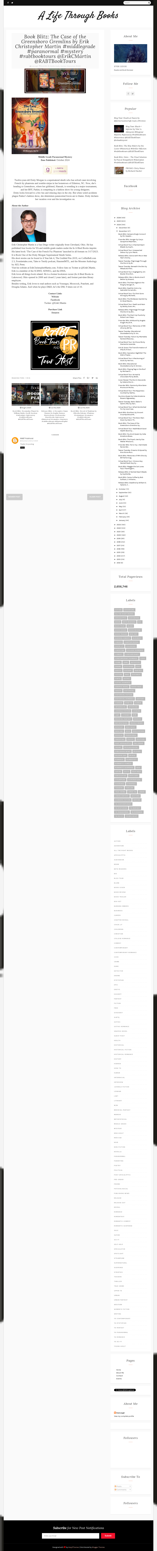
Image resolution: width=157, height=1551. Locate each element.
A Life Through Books (78, 16)
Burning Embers (122, 638)
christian (119, 650)
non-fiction (138, 731)
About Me (120, 1373)
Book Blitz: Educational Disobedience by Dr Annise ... (130, 365)
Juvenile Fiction (122, 711)
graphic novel (121, 687)
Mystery (63, 66)
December (123, 228)
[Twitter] (92, 378)
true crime (120, 792)
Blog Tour (120, 626)
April (121, 510)
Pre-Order (138, 743)
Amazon (55, 312)
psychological (131, 747)
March (121, 513)
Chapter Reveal (132, 642)
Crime (118, 662)
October (122, 489)
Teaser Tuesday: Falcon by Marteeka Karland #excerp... (132, 338)
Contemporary (132, 654)
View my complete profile (124, 1416)
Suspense (119, 784)
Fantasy (138, 670)
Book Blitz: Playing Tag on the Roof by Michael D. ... (132, 370)
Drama (118, 666)
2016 (119, 549)
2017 (119, 545)
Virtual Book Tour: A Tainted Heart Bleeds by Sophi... (131, 246)
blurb (130, 626)
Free (127, 674)
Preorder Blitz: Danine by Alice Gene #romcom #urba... (132, 386)
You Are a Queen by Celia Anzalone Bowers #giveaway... (131, 397)
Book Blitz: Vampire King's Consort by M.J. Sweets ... (132, 235)
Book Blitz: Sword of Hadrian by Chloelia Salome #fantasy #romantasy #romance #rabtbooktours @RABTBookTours (84, 415)
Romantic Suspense (124, 767)
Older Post (95, 497)
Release (137, 751)
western (136, 796)
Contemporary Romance (126, 658)
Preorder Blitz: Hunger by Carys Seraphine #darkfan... (130, 240)
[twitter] (12, 3)
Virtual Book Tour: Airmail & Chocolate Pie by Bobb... (129, 376)
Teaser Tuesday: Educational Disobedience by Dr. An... (129, 332)
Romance (119, 759)
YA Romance (137, 812)
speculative (120, 776)
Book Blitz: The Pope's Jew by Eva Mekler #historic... (131, 440)
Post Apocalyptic (123, 743)
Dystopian (128, 666)
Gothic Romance (122, 682)
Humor (138, 703)
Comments (121, 1489)
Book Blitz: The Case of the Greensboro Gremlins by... (129, 424)
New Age (119, 731)
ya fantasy (135, 808)
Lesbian (136, 711)
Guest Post (136, 687)
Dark (126, 662)
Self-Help (136, 771)
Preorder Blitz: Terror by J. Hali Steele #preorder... (132, 446)
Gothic (127, 678)
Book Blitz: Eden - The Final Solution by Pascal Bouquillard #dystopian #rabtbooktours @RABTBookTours (130, 160)
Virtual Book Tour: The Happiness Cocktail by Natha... (131, 392)
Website (55, 296)
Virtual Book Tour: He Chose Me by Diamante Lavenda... (131, 343)
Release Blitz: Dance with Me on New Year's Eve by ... (132, 257)
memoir (137, 719)
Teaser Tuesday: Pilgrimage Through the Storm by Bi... (132, 262)
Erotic (118, 670)
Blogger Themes (98, 1547)
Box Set (133, 634)
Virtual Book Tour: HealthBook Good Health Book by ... (132, 430)
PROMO (78, 66)
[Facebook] (84, 378)
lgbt (117, 715)
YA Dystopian (121, 808)
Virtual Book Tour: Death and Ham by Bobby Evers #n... (131, 305)
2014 (119, 556)
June (121, 503)
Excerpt (128, 670)
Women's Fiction (122, 800)
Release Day (120, 755)
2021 (119, 532)
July (120, 499)
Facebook (55, 300)
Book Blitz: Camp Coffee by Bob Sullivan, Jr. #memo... (130, 478)
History (140, 699)
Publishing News (123, 751)
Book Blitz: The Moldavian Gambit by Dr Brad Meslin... (132, 300)
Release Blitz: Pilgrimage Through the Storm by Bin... (131, 311)
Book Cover (120, 630)
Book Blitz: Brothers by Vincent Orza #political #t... (130, 413)
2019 (119, 538)
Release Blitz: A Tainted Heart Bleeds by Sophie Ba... (132, 473)
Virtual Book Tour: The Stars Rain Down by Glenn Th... (131, 419)
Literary (126, 715)
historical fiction (123, 695)
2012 (119, 563)
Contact (119, 1376)
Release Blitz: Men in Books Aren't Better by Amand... (131, 278)
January (122, 520)
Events (119, 1379)
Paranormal (71, 66)
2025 (119, 221)
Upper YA (132, 792)
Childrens (131, 646)
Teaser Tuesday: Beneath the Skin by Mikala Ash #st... (132, 267)
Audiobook (134, 618)
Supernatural (134, 780)
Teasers (119, 788)
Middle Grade (55, 66)
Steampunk (120, 780)
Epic (138, 666)
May (121, 506)
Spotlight (133, 776)
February (122, 517)
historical (129, 691)
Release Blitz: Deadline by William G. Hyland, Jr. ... (132, 484)
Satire (118, 771)
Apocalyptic (120, 618)
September (123, 492)
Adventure (129, 610)
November (123, 231)
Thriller (129, 788)
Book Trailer (121, 634)
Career (118, 642)
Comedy (118, 654)
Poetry (130, 739)
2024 (119, 225)
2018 (119, 542)
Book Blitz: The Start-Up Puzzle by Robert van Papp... (131, 316)
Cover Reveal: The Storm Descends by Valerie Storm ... (132, 381)
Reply (22, 447)
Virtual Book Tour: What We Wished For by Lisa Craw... (132, 408)
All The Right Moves (124, 614)
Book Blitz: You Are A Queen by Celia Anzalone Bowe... (132, 435)
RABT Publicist (26, 438)
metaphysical (121, 723)
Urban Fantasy (122, 796)
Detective (135, 662)
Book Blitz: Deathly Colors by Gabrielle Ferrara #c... (129, 289)
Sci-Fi (126, 771)
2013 (119, 559)
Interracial (120, 707)
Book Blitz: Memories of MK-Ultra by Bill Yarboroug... (132, 457)
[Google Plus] (88, 378)
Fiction (118, 674)
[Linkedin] (97, 378)
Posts (119, 1486)
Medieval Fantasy (123, 719)
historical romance (124, 699)
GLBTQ (118, 678)
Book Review (135, 630)
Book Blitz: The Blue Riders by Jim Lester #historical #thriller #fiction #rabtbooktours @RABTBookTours (130, 149)
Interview (133, 707)
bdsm (117, 622)
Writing (136, 800)
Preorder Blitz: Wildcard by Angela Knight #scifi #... (131, 321)
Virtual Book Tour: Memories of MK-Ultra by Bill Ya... (132, 327)
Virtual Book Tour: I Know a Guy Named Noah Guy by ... (130, 462)
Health (118, 691)
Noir (128, 731)
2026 (119, 218)
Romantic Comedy (123, 763)
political (141, 739)
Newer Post (14, 497)
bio (139, 622)
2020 (119, 535)
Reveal (132, 755)
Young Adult (131, 816)
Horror (118, 703)
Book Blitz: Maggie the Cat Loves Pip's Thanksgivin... (131, 468)
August (122, 496)
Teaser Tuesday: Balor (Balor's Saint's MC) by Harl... (130, 403)
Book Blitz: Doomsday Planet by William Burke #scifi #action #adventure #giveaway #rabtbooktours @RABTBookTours (26, 415)
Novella (119, 735)
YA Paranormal (122, 812)
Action (118, 610)
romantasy (132, 759)
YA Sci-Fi (119, 816)
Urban (141, 792)
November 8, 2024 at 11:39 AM (30, 441)
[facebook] (8, 3)
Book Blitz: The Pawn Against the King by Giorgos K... (131, 284)
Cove (142, 658)
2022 (119, 528)
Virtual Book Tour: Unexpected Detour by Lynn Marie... (130, 251)
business (137, 638)
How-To (128, 703)
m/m (135, 715)
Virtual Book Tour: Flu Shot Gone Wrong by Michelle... (131, 295)
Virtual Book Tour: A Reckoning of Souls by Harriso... (131, 359)
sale (138, 767)
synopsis (131, 784)
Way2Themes (73, 1547)
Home (118, 1370)
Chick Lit (119, 646)
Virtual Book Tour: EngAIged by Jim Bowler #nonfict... (131, 273)
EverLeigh (121, 1413)
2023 (119, 525)
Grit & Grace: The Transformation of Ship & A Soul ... (132, 349)
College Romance (135, 650)
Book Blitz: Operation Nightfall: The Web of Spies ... (132, 354)
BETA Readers (129, 622)
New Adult (130, 727)
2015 (119, 552)
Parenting (119, 739)
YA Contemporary (123, 804)
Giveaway (136, 674)
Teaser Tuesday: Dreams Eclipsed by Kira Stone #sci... (132, 451)
